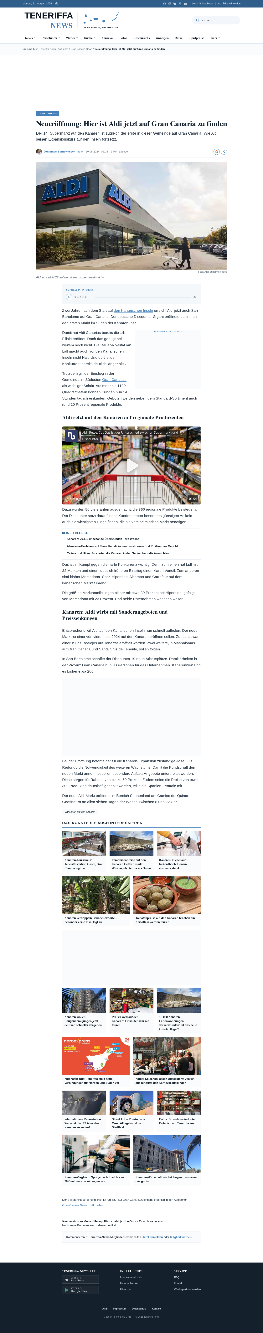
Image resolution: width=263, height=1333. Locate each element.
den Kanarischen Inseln (133, 310)
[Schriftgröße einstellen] (56, 3)
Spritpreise (196, 38)
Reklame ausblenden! (168, 331)
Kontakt (178, 1283)
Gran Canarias (114, 380)
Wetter (70, 38)
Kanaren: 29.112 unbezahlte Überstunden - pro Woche (103, 538)
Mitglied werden (181, 1237)
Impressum (119, 1308)
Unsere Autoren (129, 1283)
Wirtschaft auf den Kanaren (80, 811)
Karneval (107, 38)
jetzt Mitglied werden (229, 3)
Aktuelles (63, 49)
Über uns (125, 1289)
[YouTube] (185, 3)
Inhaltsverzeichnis (131, 1277)
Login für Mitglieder (202, 3)
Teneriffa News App (79, 1271)
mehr (213, 38)
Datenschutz (139, 1308)
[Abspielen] (69, 297)
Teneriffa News (47, 49)
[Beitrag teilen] (224, 152)
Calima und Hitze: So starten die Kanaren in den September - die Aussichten (118, 553)
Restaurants (141, 38)
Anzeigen (162, 38)
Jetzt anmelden (152, 1237)
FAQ (176, 1277)
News (29, 38)
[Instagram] (180, 3)
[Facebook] (164, 3)
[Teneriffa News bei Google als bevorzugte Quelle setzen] (217, 152)
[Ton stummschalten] (195, 297)
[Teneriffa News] (73, 20)
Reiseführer (49, 38)
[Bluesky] (174, 3)
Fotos (123, 38)
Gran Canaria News (81, 49)
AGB (105, 1308)
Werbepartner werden (187, 1289)
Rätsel (179, 38)
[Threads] (169, 3)
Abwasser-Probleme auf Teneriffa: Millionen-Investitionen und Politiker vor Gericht (122, 546)
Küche (88, 38)
